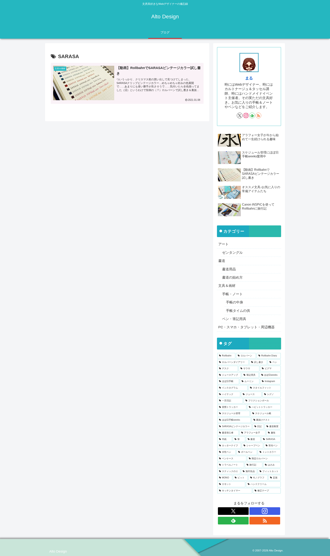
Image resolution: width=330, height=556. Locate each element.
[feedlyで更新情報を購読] (252, 115)
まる (249, 78)
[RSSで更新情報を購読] (258, 115)
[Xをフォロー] (240, 115)
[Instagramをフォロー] (246, 115)
